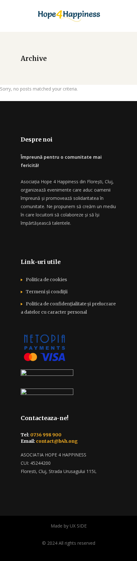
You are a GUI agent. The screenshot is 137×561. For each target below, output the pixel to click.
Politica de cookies (46, 279)
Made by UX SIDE (69, 526)
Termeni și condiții (47, 292)
